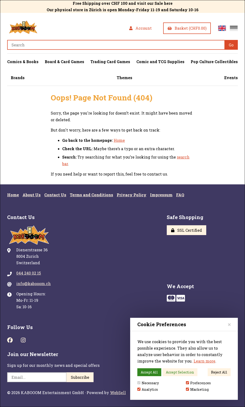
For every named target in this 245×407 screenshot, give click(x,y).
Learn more (204, 360)
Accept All (149, 372)
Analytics (150, 389)
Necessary (150, 383)
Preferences (200, 383)
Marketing (199, 389)
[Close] (229, 324)
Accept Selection (180, 372)
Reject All (219, 372)
